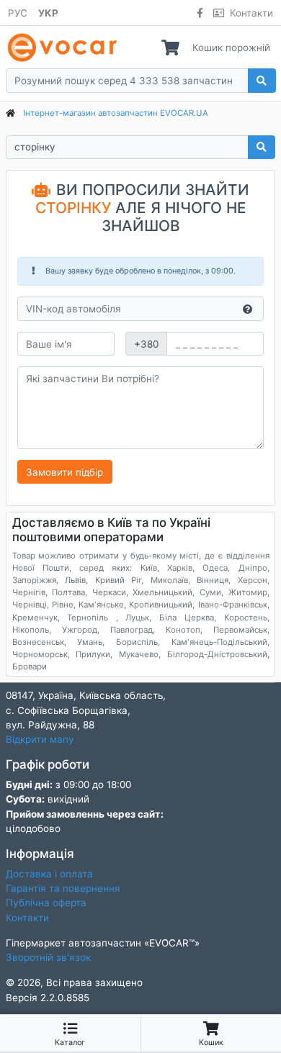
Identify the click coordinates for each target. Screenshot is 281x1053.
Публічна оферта (46, 902)
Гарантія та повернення (63, 888)
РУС (17, 13)
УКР (48, 13)
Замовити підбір (64, 472)
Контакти (251, 13)
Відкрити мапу (40, 739)
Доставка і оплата (49, 874)
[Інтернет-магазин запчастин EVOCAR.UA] (65, 47)
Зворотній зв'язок (48, 957)
